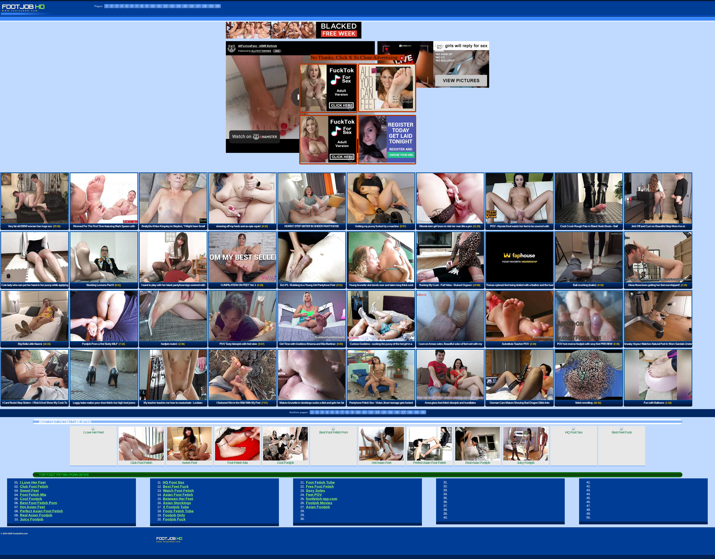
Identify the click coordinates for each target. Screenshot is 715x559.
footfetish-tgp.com (321, 499)
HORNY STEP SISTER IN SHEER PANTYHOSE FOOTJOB (312, 229)
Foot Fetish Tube (320, 482)
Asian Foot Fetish (178, 495)
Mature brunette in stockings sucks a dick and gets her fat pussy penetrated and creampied (311, 405)
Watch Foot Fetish (178, 491)
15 (185, 6)
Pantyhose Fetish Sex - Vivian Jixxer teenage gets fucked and (381, 405)
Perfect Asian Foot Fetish (41, 511)
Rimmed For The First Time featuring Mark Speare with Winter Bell (104, 229)
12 (165, 6)
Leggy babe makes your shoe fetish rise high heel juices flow (104, 405)
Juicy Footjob (31, 519)
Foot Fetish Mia (33, 495)
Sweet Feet (29, 491)
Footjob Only (174, 515)
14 (178, 6)
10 (152, 6)
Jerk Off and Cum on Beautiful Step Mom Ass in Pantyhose (658, 229)
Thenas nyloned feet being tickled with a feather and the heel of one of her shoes (519, 287)
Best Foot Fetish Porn (38, 503)
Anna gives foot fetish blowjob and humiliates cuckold (450, 405)
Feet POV (314, 495)
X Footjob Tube (176, 507)
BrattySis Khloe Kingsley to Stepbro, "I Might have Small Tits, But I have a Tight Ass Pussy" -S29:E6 (173, 229)
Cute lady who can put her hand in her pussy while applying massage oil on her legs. (34, 287)
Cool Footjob (31, 499)
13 (172, 6)
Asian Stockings (177, 503)
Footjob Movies (319, 503)
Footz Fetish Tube (178, 511)
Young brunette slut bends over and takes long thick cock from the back (381, 287)
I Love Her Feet (33, 482)
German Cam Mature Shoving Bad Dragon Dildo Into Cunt (519, 405)
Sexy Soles (315, 491)
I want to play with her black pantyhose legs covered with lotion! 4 (173, 287)
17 (198, 6)
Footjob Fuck (174, 519)
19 (211, 6)
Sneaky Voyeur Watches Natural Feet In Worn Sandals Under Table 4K (658, 346)
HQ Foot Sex (173, 482)
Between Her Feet (178, 499)
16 (191, 6)
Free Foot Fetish (320, 486)
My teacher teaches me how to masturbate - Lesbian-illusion (173, 405)
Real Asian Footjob (36, 515)
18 (204, 6)
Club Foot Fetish (34, 486)
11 (159, 6)
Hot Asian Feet (32, 507)
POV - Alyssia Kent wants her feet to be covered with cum (519, 229)
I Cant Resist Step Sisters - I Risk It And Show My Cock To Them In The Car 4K (34, 405)
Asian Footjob (318, 507)
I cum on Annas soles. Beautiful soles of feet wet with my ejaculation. (450, 346)
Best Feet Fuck (176, 486)
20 (217, 6)
